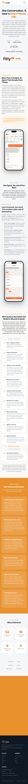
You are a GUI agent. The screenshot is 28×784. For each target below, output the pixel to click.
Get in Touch (13, 729)
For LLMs (19, 781)
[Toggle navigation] (24, 2)
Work (3, 758)
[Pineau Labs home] (7, 742)
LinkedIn (4, 771)
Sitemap (24, 781)
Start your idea (18, 756)
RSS (10, 771)
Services (4, 756)
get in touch (16, 705)
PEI (2, 762)
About (16, 758)
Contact (17, 762)
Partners (4, 760)
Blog (16, 760)
